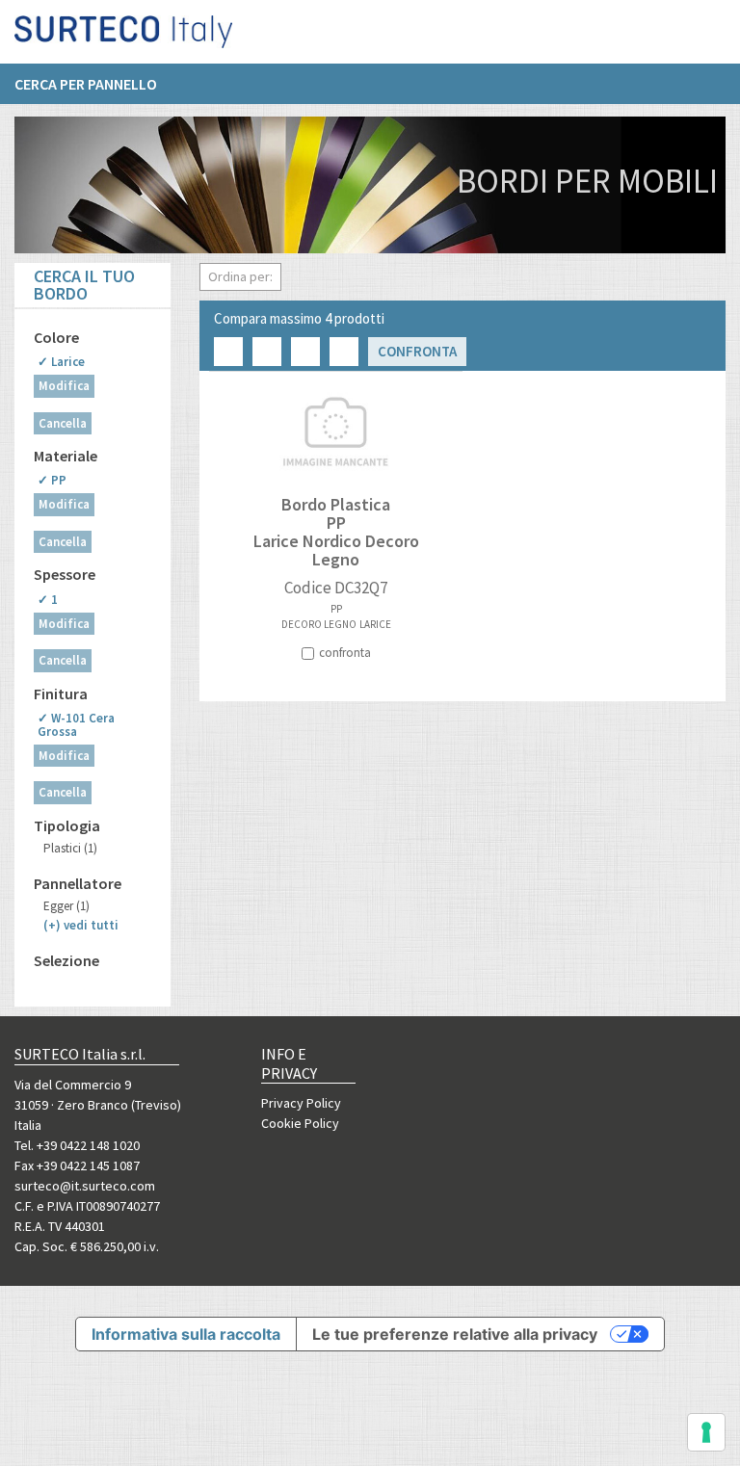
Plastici (70, 848)
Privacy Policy (301, 1103)
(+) (81, 925)
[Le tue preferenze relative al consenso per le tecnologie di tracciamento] (706, 1432)
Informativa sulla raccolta (186, 1334)
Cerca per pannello (85, 83)
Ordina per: (240, 276)
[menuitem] (95, 83)
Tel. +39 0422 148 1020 (77, 1145)
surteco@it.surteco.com (84, 1185)
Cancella (63, 423)
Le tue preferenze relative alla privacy (454, 1334)
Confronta (417, 351)
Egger (66, 906)
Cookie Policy (300, 1123)
